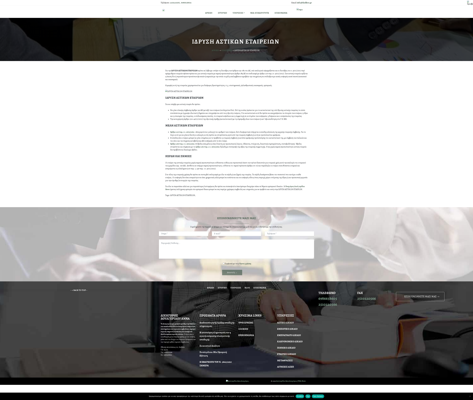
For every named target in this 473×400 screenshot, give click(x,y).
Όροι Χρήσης (318, 396)
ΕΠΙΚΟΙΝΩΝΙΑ (281, 13)
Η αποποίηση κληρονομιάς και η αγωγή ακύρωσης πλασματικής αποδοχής (215, 336)
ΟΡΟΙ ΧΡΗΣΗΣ (245, 322)
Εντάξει (300, 396)
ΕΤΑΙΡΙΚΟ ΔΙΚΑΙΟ (286, 354)
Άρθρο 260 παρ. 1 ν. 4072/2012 (182, 144)
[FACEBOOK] (161, 381)
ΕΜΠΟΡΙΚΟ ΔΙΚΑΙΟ (287, 329)
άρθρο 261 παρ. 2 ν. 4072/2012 (207, 146)
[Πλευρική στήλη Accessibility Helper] (470, 3)
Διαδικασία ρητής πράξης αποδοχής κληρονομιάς (217, 324)
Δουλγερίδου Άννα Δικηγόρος (286, 381)
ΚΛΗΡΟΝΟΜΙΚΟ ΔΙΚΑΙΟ (290, 341)
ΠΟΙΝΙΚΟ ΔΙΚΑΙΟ (286, 347)
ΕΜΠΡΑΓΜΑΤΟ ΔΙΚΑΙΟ (289, 335)
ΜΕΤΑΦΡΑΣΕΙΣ (285, 360)
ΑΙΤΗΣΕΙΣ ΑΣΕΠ (285, 366)
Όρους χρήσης (245, 263)
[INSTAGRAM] (165, 381)
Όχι (308, 396)
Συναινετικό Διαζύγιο (210, 345)
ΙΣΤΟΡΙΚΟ (222, 13)
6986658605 (327, 298)
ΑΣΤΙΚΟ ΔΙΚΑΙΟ (285, 322)
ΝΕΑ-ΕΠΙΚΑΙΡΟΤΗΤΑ (259, 13)
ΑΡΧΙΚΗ (208, 13)
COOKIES (243, 329)
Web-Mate (302, 381)
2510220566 (327, 304)
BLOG (247, 287)
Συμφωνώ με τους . (238, 263)
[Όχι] (470, 396)
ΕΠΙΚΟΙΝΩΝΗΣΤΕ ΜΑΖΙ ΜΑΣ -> (421, 296)
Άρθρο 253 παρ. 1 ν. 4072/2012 (182, 132)
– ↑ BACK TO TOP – (78, 290)
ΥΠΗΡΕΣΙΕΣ (238, 13)
